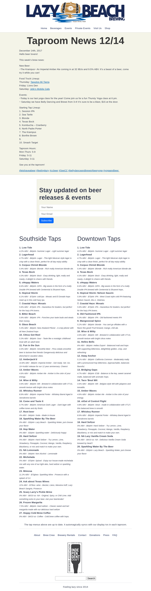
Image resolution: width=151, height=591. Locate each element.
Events (68, 28)
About (37, 535)
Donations (94, 535)
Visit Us (98, 28)
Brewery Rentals (66, 535)
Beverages (56, 28)
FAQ (114, 535)
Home (44, 28)
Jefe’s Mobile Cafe (40, 89)
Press (106, 535)
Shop (107, 28)
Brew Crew (49, 535)
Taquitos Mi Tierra (40, 82)
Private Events (82, 28)
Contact (82, 535)
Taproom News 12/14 (75, 40)
